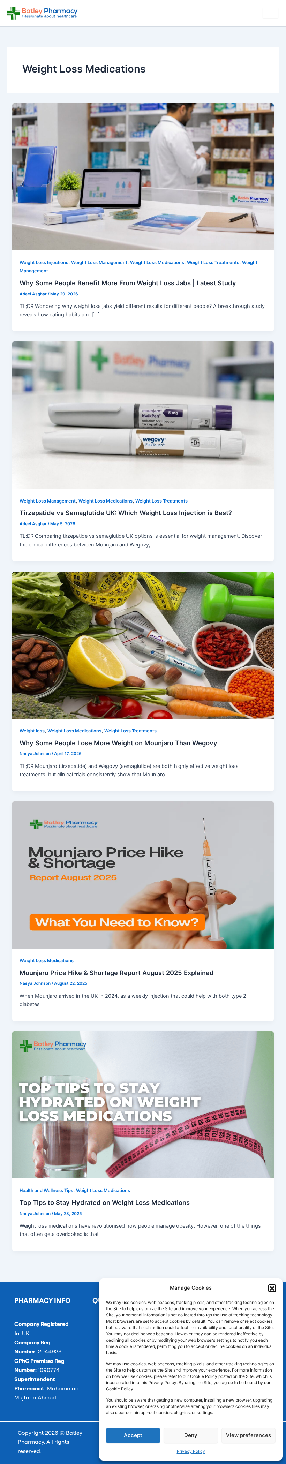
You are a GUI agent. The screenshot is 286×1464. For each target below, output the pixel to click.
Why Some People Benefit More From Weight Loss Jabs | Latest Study (129, 283)
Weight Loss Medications (157, 262)
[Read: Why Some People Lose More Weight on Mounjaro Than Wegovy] (143, 645)
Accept (133, 1435)
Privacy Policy (191, 1451)
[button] (272, 1288)
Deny (190, 1435)
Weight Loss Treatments (213, 262)
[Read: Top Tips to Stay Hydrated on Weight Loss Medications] (143, 1104)
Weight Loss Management (99, 262)
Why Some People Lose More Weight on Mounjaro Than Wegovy (118, 743)
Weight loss (32, 730)
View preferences (248, 1435)
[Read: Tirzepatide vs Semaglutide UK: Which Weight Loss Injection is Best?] (143, 415)
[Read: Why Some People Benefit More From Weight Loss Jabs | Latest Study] (143, 176)
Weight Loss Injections (44, 262)
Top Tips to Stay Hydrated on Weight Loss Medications (105, 1202)
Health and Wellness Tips (46, 1190)
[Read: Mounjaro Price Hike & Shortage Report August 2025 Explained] (143, 874)
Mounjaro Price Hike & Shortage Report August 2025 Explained (117, 972)
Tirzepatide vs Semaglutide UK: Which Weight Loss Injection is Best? (126, 512)
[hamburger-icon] (270, 13)
